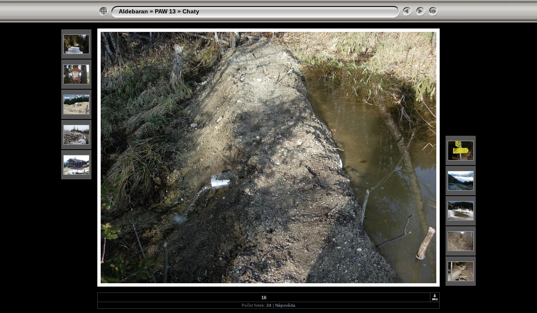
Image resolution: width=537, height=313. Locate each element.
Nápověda (285, 305)
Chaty (190, 11)
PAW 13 (165, 11)
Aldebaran (133, 11)
